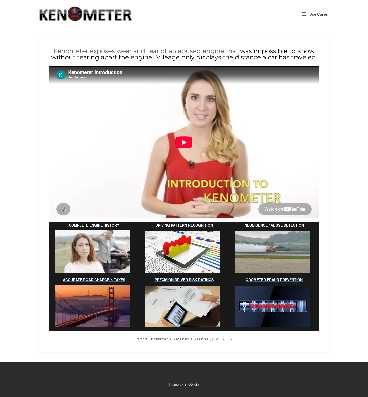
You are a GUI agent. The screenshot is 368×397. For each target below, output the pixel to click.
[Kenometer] (86, 14)
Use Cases (318, 14)
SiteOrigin (191, 384)
